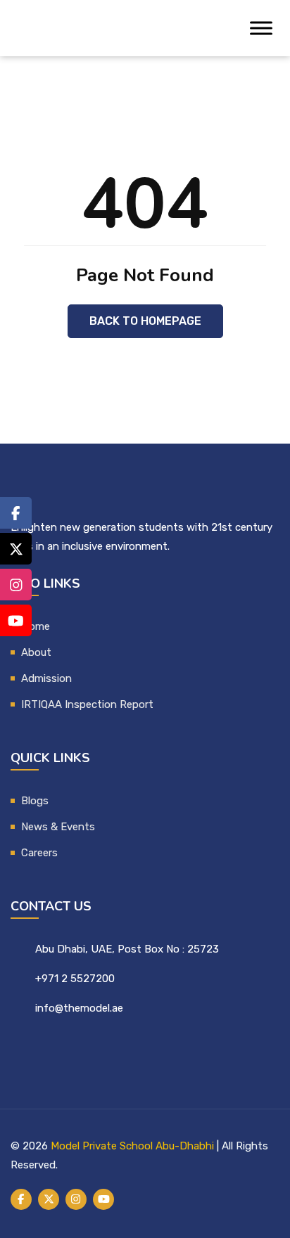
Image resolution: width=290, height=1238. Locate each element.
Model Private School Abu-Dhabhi (132, 1146)
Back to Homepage (145, 321)
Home (35, 626)
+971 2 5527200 (75, 978)
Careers (39, 852)
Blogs (35, 800)
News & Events (58, 826)
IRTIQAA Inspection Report (87, 704)
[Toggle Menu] (261, 28)
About (36, 652)
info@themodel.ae (79, 1008)
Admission (46, 678)
